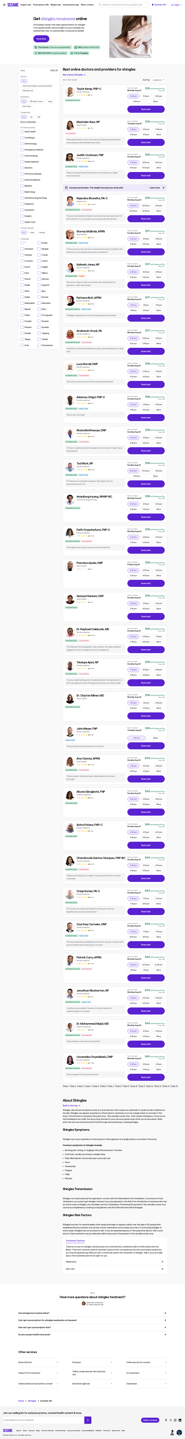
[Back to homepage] (13, 5)
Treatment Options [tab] (75, 1240)
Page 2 (73, 1086)
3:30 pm (147, 129)
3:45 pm (160, 129)
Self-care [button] (70, 1269)
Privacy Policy (60, 1430)
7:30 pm (134, 162)
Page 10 (133, 1086)
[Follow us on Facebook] (166, 1420)
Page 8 (118, 1086)
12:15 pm (160, 205)
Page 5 (95, 1086)
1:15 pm (147, 305)
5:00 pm (134, 277)
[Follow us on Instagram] (175, 1420)
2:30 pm (160, 504)
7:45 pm (134, 642)
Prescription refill (41, 5)
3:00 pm (147, 509)
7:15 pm (160, 636)
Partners (106, 1430)
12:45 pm (147, 211)
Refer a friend (87, 5)
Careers (31, 1430)
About (18, 1430)
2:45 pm (134, 509)
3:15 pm (134, 129)
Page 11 (141, 1086)
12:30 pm (134, 211)
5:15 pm (134, 244)
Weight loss (56, 5)
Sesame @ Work (88, 1430)
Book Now (41, 39)
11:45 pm (139, 101)
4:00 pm (134, 134)
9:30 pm (134, 167)
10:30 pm (147, 167)
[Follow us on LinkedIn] (180, 1420)
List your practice (73, 1430)
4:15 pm (147, 134)
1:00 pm (134, 305)
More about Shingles (73, 75)
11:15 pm (147, 96)
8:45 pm (160, 669)
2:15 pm (147, 310)
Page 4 (88, 1086)
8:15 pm (147, 669)
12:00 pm (147, 205)
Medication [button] (71, 1261)
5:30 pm (147, 244)
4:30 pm (147, 272)
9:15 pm (134, 675)
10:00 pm (134, 471)
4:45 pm (160, 239)
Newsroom (116, 1430)
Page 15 (174, 1086)
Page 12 (149, 1086)
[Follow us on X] (170, 1420)
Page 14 (166, 1086)
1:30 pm (160, 305)
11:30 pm (160, 96)
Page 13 (157, 1086)
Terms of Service (47, 1430)
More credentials (28, 122)
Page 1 (66, 1086)
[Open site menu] (4, 4)
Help (123, 1430)
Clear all (54, 70)
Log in (177, 5)
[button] (92, 1313)
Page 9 (126, 1086)
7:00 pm (134, 898)
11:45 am (134, 205)
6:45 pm (147, 636)
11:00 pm (134, 96)
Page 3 (80, 1086)
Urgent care (26, 5)
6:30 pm (134, 636)
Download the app (71, 5)
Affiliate (99, 1430)
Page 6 (103, 1086)
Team (25, 1430)
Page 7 (111, 1086)
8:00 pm (147, 162)
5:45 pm (147, 343)
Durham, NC (160, 5)
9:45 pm (147, 675)
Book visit (153, 109)
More (155, 101)
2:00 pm (134, 504)
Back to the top (70, 1106)
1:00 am (139, 738)
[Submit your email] (87, 1420)
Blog (38, 1430)
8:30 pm (160, 162)
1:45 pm (134, 310)
